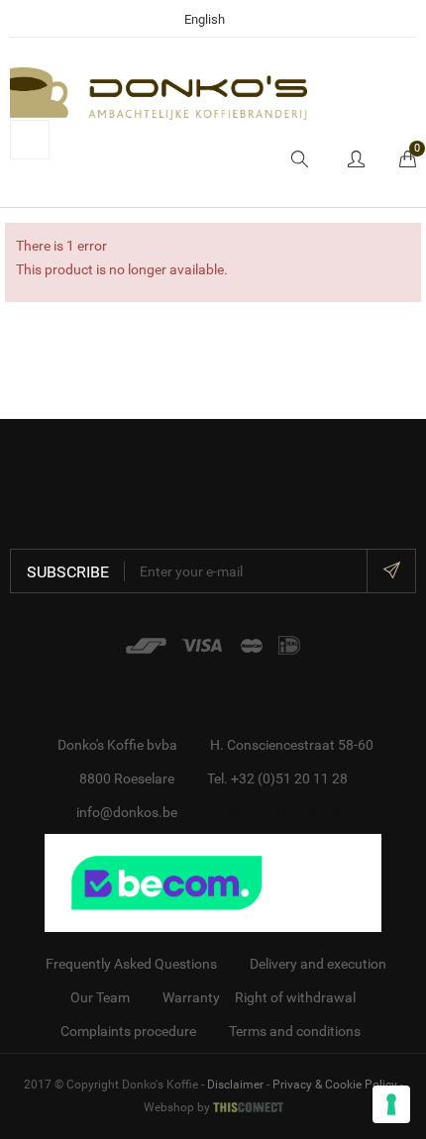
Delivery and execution (318, 964)
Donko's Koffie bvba (117, 745)
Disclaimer (235, 1084)
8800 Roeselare (126, 778)
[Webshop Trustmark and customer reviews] (213, 881)
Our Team (100, 997)
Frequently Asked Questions (131, 964)
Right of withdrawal (295, 997)
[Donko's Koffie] (158, 92)
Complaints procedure (128, 1031)
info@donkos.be (126, 812)
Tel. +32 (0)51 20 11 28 (277, 778)
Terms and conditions (295, 1031)
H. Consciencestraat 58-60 (291, 745)
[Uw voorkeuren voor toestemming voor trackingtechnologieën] (391, 1104)
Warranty (191, 997)
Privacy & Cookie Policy (334, 1084)
